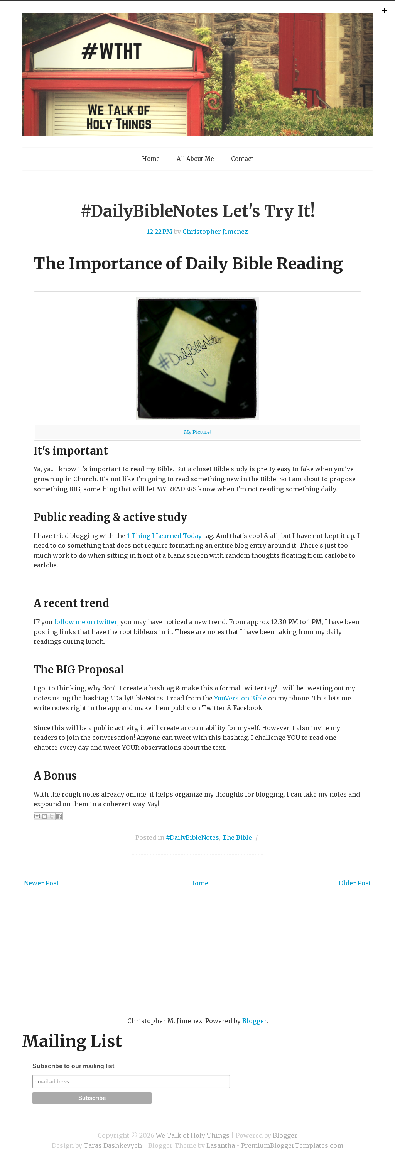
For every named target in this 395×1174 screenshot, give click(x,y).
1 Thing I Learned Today (164, 536)
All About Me (195, 158)
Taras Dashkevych (113, 1145)
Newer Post (41, 883)
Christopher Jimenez (215, 231)
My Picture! (197, 432)
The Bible (237, 837)
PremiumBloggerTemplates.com (292, 1145)
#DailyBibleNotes (192, 837)
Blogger (254, 1021)
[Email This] (37, 816)
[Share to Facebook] (59, 816)
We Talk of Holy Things (193, 1135)
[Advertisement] (197, 964)
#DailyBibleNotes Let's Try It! (197, 211)
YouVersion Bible (240, 698)
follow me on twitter (85, 622)
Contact (242, 158)
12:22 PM (159, 231)
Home (151, 158)
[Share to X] (52, 816)
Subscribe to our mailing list (73, 1066)
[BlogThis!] (44, 816)
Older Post (355, 883)
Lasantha (220, 1145)
